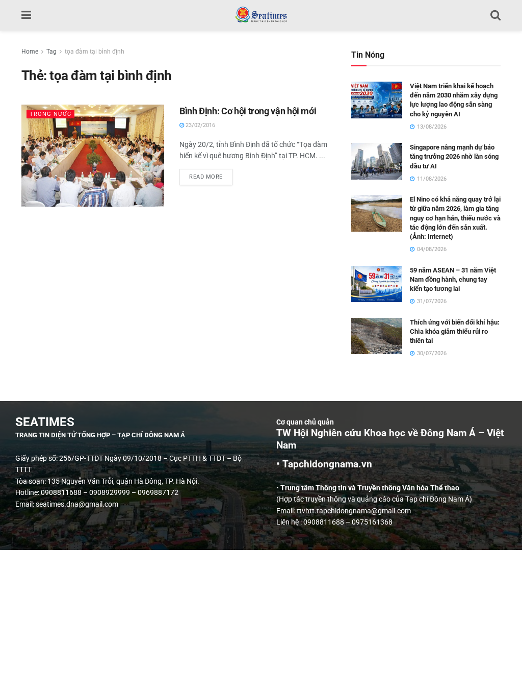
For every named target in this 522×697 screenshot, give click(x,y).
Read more (210, 174)
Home (29, 51)
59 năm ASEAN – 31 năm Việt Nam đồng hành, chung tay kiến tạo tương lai (453, 279)
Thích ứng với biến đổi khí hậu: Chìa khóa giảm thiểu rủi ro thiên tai (455, 331)
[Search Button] (495, 15)
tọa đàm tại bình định (94, 51)
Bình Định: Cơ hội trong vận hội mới (247, 111)
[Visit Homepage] (261, 15)
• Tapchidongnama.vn (324, 464)
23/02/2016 (199, 125)
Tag (51, 51)
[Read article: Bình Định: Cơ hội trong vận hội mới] (92, 156)
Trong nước (50, 114)
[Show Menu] (26, 15)
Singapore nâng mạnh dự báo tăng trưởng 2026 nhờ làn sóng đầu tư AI (454, 156)
